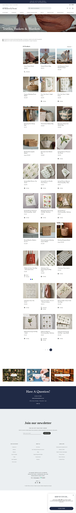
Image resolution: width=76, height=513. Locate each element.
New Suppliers (14, 459)
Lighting (21, 12)
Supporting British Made (38, 454)
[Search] (29, 8)
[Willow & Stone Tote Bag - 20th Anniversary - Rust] (29, 279)
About (11, 4)
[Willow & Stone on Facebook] (37, 482)
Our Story (38, 447)
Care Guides (15, 4)
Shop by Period (70, 12)
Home (3, 25)
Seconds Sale (38, 456)
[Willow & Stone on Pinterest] (39, 482)
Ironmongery (5, 12)
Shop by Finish (50, 12)
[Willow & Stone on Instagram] (35, 482)
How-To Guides (14, 454)
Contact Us (14, 447)
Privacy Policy (61, 454)
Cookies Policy (61, 459)
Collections (7, 25)
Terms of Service (62, 456)
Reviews (38, 459)
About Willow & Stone (62, 375)
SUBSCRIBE (61, 508)
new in (14, 375)
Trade (3, 4)
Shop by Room (60, 12)
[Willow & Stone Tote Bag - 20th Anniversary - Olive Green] (32, 279)
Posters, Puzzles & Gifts (32, 12)
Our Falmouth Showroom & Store (38, 449)
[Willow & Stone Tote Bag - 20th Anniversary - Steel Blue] (30, 279)
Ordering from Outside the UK (61, 447)
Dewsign (50, 485)
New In (42, 12)
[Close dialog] (73, 495)
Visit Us (38, 403)
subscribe (47, 433)
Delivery (7, 4)
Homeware (14, 12)
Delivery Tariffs (61, 449)
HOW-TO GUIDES (38, 375)
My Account (14, 461)
